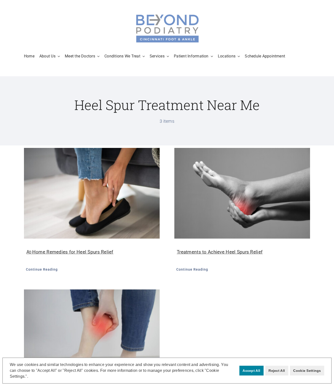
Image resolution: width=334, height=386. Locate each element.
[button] (30, 377)
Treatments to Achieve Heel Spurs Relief (220, 252)
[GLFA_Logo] (167, 14)
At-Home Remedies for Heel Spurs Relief (69, 252)
